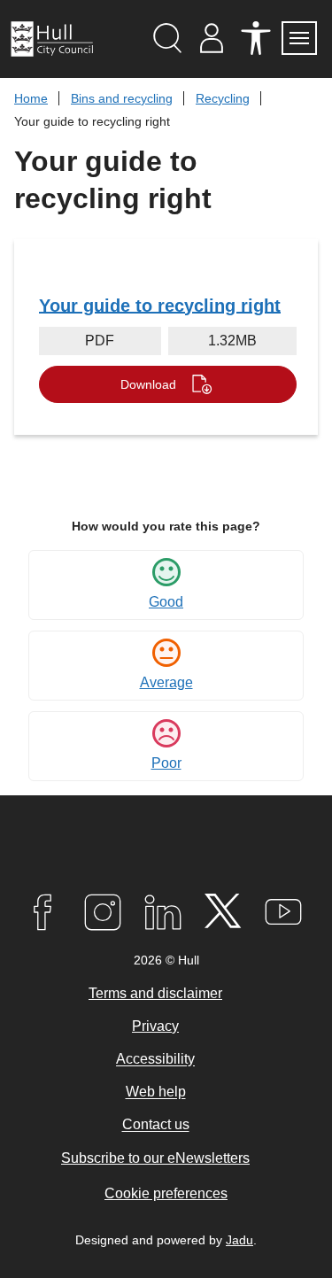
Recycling (223, 98)
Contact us (155, 1125)
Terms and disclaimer (155, 993)
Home (31, 98)
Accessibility (155, 1059)
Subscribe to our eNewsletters (155, 1158)
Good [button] (166, 601)
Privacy (155, 1026)
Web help (156, 1092)
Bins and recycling (122, 98)
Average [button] (166, 682)
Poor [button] (166, 763)
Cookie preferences (166, 1193)
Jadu (239, 1240)
